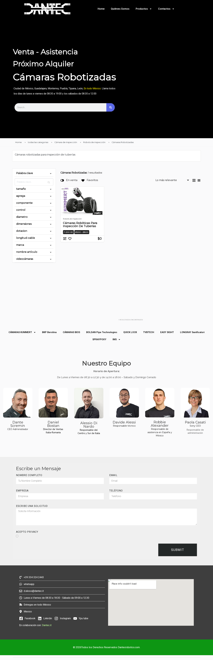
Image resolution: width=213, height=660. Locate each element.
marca (20, 244)
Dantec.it (47, 625)
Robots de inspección (94, 142)
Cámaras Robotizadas (123, 142)
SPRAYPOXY (99, 339)
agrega (20, 195)
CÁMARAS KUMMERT (20, 332)
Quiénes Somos (120, 8)
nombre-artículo (26, 251)
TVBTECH (148, 332)
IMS (115, 339)
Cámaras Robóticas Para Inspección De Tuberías (80, 224)
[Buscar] (110, 107)
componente (24, 202)
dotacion (21, 230)
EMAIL (113, 475)
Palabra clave (24, 173)
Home (101, 8)
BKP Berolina (49, 332)
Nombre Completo (29, 475)
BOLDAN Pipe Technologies (101, 332)
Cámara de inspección (65, 142)
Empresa (22, 490)
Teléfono (116, 490)
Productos (142, 8)
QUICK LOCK (130, 332)
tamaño (21, 188)
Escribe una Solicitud (32, 506)
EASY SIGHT (167, 332)
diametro (22, 216)
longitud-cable (25, 237)
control (20, 209)
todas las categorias (38, 142)
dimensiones (24, 223)
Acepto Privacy (27, 532)
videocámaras (24, 258)
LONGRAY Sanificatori (192, 332)
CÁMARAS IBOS (71, 332)
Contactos (164, 8)
